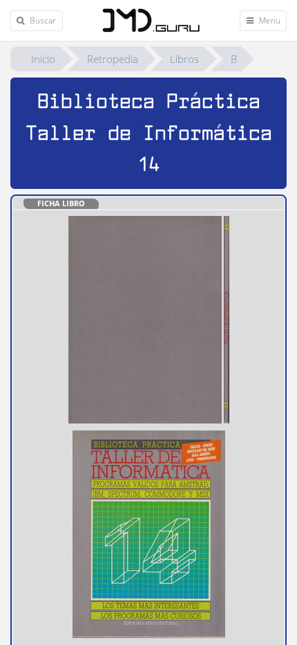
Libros (184, 59)
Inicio (43, 59)
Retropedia (112, 59)
